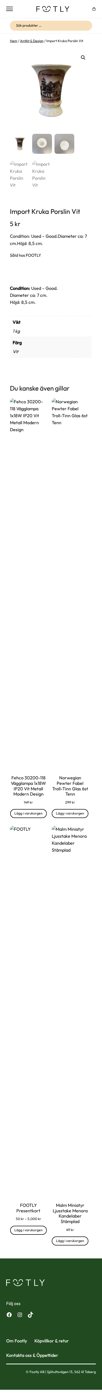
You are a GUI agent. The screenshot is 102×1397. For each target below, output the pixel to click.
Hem (13, 41)
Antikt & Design (32, 41)
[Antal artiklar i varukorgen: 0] (94, 8)
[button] (83, 57)
